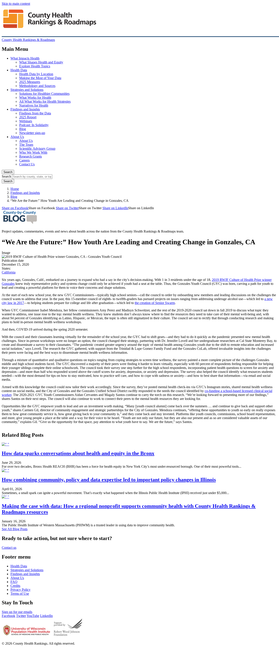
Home (14, 189)
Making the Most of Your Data (40, 78)
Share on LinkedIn (115, 208)
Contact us (9, 547)
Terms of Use (19, 593)
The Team (26, 144)
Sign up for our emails (17, 612)
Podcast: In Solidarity (34, 125)
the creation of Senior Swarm (155, 303)
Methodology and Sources (37, 86)
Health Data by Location (36, 74)
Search (7, 172)
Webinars (25, 121)
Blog (22, 129)
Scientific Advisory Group (37, 148)
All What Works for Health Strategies (45, 101)
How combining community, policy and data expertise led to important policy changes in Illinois (109, 480)
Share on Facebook (15, 208)
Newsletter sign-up (32, 133)
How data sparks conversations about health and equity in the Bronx (78, 453)
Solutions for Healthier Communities (44, 93)
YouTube (33, 616)
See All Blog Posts (14, 529)
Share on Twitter (67, 208)
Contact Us (27, 164)
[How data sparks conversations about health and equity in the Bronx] (5, 444)
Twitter (21, 616)
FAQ (13, 582)
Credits (15, 586)
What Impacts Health (24, 58)
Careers (24, 160)
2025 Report (27, 117)
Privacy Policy (20, 589)
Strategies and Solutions (26, 90)
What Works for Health (35, 97)
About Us (17, 137)
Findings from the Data (35, 113)
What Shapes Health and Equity (41, 62)
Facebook (8, 616)
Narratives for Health (33, 105)
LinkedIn (46, 616)
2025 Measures (29, 82)
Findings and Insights (25, 109)
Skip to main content (16, 3)
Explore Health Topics (34, 66)
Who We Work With (33, 152)
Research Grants (30, 156)
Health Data (18, 70)
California (8, 272)
